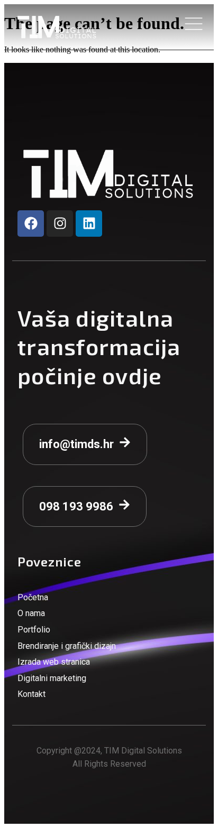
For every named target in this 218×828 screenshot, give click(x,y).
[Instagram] (60, 223)
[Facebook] (30, 223)
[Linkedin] (89, 223)
